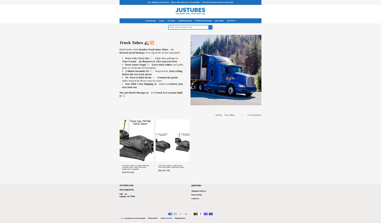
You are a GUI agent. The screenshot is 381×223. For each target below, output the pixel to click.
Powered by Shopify (138, 218)
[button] (122, 11)
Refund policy (153, 218)
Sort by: (219, 115)
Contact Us (195, 198)
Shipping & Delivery (198, 191)
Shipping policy (180, 218)
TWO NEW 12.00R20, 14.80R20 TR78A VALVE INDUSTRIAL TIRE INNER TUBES (171, 166)
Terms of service (166, 218)
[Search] (210, 27)
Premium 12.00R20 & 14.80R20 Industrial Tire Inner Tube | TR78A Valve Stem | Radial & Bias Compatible (135, 167)
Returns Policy (196, 195)
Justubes (128, 218)
